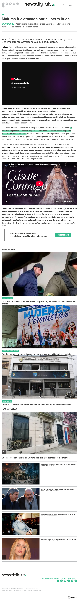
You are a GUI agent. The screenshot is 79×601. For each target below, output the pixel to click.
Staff (64, 578)
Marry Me (11, 147)
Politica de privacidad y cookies (49, 578)
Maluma (5, 47)
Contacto (71, 578)
